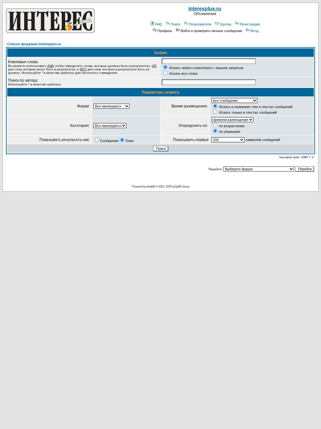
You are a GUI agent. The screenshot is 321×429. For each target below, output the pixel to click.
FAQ (158, 24)
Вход (254, 31)
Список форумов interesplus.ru (34, 44)
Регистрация (250, 24)
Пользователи (200, 24)
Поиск (175, 24)
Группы (225, 24)
